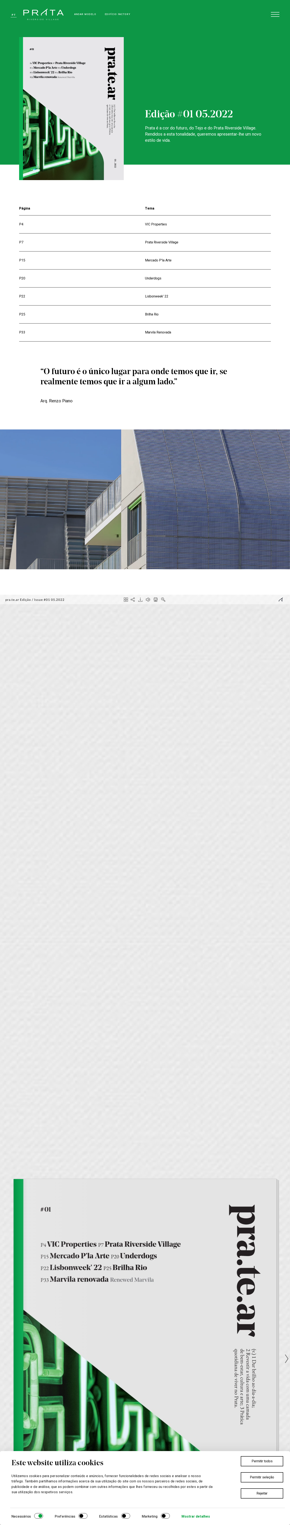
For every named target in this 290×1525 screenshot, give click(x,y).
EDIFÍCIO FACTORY (117, 14)
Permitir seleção (262, 1477)
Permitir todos (262, 1461)
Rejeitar (261, 1493)
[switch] (83, 1516)
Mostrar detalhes (196, 1516)
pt (13, 15)
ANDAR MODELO (85, 14)
